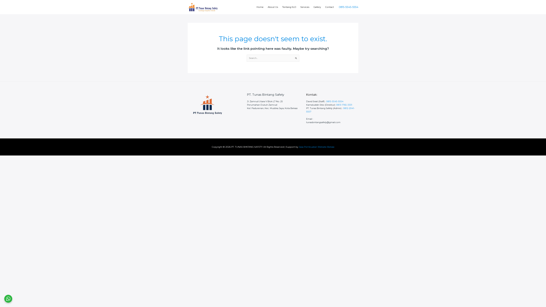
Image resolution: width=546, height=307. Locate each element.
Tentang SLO (289, 7)
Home (260, 7)
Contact (329, 7)
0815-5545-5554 (334, 101)
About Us (273, 7)
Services (304, 7)
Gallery (317, 7)
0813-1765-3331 (344, 104)
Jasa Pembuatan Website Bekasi (316, 147)
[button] (348, 7)
